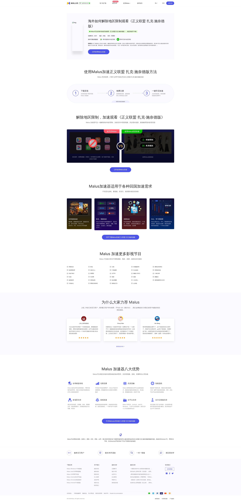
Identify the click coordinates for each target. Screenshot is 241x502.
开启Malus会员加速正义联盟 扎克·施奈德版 (120, 421)
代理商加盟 (164, 498)
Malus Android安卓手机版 (74, 477)
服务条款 (96, 471)
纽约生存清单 (98, 493)
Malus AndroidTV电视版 (74, 482)
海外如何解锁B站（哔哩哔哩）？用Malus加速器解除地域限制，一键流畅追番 (141, 477)
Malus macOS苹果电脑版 (74, 471)
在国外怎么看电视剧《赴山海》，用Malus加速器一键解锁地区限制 (141, 482)
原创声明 (96, 480)
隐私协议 (96, 474)
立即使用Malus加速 (98, 52)
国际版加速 (115, 482)
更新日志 (96, 482)
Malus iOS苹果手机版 (73, 474)
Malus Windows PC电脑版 (74, 468)
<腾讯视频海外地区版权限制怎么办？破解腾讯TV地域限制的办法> (141, 474)
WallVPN (106, 493)
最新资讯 (96, 468)
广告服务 (172, 498)
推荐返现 (139, 3)
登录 (163, 3)
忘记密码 (114, 477)
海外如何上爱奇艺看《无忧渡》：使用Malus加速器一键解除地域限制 (141, 471)
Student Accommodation (116, 493)
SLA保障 (96, 477)
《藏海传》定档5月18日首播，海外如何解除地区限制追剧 (141, 480)
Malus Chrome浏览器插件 (74, 480)
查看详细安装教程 (120, 101)
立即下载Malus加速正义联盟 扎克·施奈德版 (120, 237)
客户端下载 (103, 3)
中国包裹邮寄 (77, 493)
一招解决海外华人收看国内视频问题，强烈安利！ (141, 468)
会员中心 (114, 474)
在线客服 (169, 469)
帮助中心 (114, 480)
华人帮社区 (91, 493)
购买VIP (115, 3)
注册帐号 (114, 468)
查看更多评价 (120, 346)
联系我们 (96, 485)
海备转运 (84, 493)
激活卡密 (114, 471)
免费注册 (170, 3)
